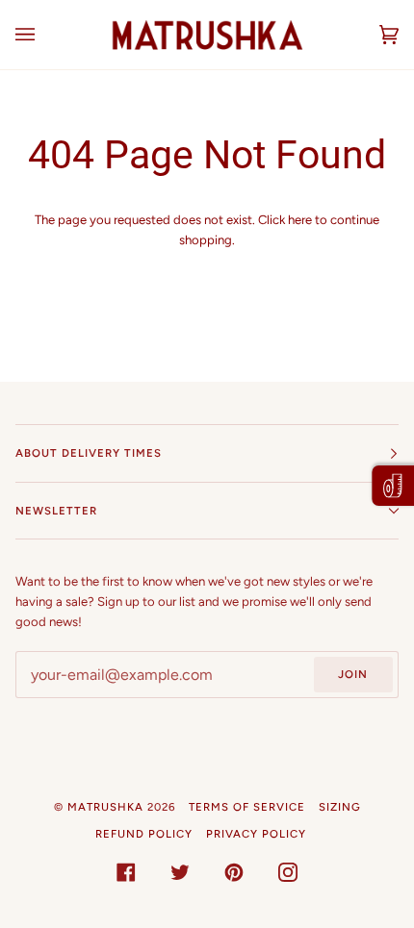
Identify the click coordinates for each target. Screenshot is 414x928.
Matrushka (105, 807)
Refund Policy (144, 833)
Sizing (340, 807)
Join (353, 674)
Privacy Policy (256, 833)
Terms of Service (247, 807)
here (300, 220)
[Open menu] (44, 34)
